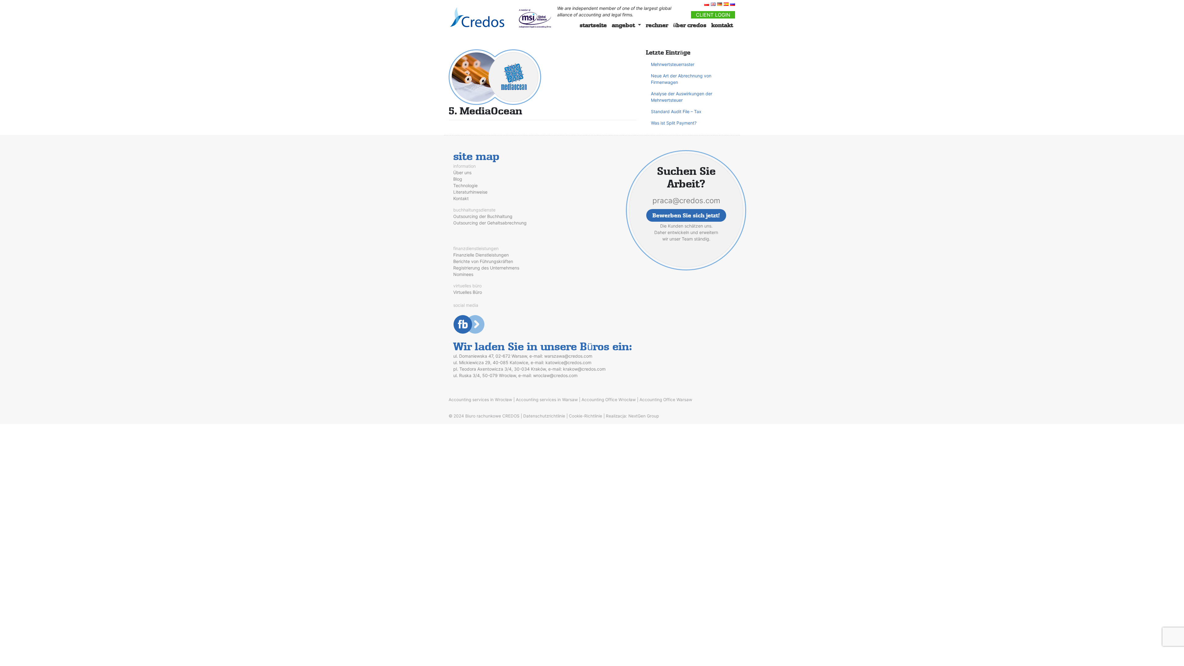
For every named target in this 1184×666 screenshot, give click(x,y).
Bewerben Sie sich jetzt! (686, 215)
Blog (457, 179)
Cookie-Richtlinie (585, 415)
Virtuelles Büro (467, 292)
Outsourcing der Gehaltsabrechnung (490, 222)
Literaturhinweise (470, 192)
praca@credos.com (686, 200)
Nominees (463, 274)
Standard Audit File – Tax (676, 111)
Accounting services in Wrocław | (482, 399)
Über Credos (689, 25)
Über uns (462, 172)
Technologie (465, 185)
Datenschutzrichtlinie (544, 415)
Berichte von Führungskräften (483, 261)
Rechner (657, 25)
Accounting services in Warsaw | (548, 399)
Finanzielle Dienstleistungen (481, 254)
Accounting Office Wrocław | (610, 399)
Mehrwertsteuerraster (672, 64)
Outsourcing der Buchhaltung (482, 216)
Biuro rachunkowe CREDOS (492, 415)
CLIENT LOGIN (713, 15)
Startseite (593, 25)
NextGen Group (643, 415)
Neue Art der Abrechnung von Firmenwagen (681, 79)
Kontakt (722, 25)
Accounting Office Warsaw (665, 399)
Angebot (624, 25)
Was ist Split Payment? (674, 122)
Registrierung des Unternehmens (486, 267)
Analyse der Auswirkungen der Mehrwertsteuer (681, 97)
